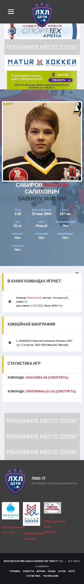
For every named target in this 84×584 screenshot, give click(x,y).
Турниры (14, 571)
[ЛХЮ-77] (42, 79)
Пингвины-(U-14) (40, 391)
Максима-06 (34, 297)
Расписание (50, 576)
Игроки (41, 571)
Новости (28, 571)
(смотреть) (58, 377)
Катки (62, 571)
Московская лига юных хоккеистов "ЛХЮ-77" (31, 561)
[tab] (42, 377)
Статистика (33, 576)
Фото (71, 571)
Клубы (52, 571)
